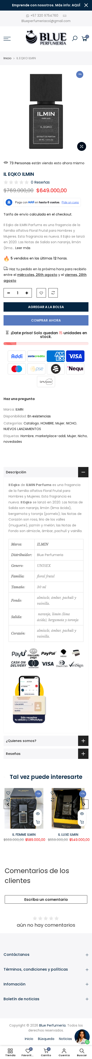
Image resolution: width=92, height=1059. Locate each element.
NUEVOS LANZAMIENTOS (22, 429)
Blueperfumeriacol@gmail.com (46, 21)
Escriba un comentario (46, 899)
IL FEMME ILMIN (24, 834)
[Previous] (8, 804)
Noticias (65, 1038)
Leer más (22, 248)
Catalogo (31, 423)
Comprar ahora (46, 320)
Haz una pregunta (19, 398)
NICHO (71, 423)
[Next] (83, 804)
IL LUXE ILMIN (68, 834)
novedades (13, 441)
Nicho (82, 436)
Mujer (59, 423)
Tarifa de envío (16, 214)
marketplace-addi (50, 436)
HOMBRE (47, 423)
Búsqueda (46, 1038)
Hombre (27, 436)
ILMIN (19, 409)
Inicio (8, 58)
